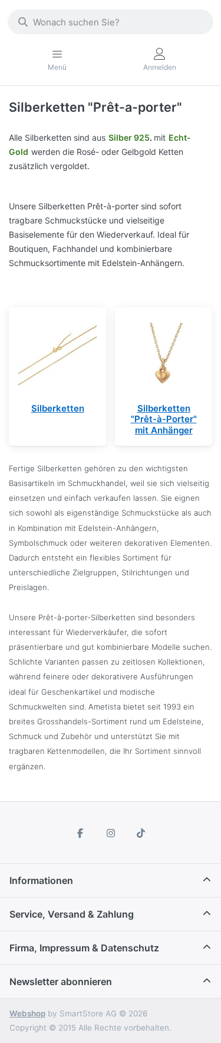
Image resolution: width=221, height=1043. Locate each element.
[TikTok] (141, 833)
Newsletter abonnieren (60, 981)
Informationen (41, 880)
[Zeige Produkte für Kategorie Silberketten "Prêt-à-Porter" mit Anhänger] (163, 356)
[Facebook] (80, 833)
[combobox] (110, 21)
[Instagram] (111, 833)
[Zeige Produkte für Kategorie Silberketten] (57, 356)
